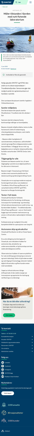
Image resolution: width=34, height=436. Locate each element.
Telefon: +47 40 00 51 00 (8, 333)
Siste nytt (5, 7)
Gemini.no (13, 68)
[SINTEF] (6, 2)
